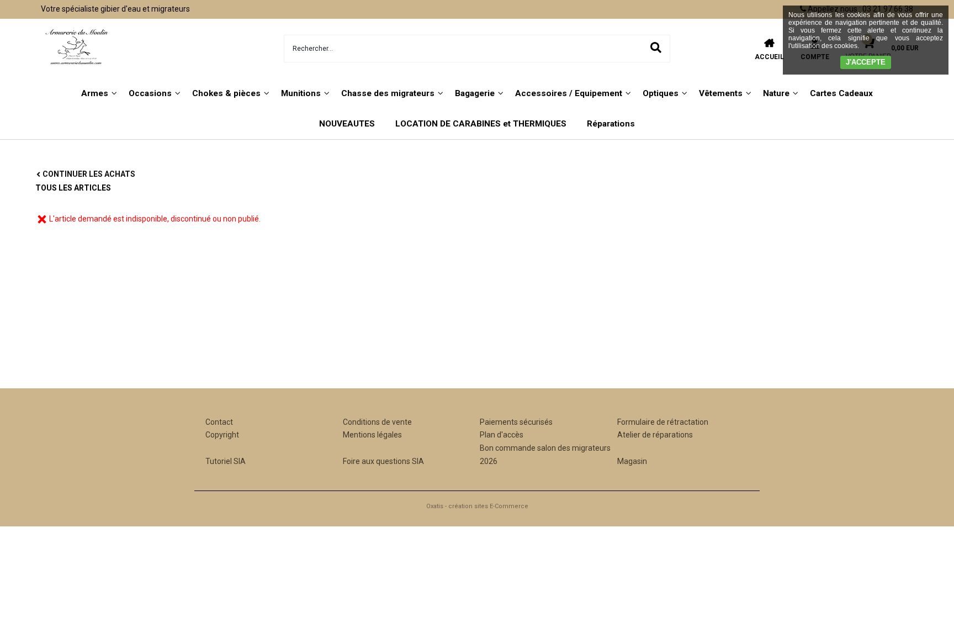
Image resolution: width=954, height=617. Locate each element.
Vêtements (721, 93)
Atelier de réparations (655, 434)
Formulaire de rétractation (662, 422)
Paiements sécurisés (516, 422)
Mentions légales (372, 434)
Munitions (301, 93)
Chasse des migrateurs (387, 93)
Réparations (611, 124)
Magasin (632, 461)
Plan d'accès (501, 434)
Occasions (150, 93)
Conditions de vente (377, 422)
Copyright (222, 434)
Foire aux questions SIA (383, 461)
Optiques (661, 93)
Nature (776, 93)
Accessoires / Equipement (568, 93)
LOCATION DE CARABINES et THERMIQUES (480, 124)
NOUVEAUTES (347, 124)
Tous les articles (73, 187)
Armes (94, 93)
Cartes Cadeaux (841, 93)
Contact (219, 422)
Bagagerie (475, 93)
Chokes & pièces (226, 93)
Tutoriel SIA (225, 461)
